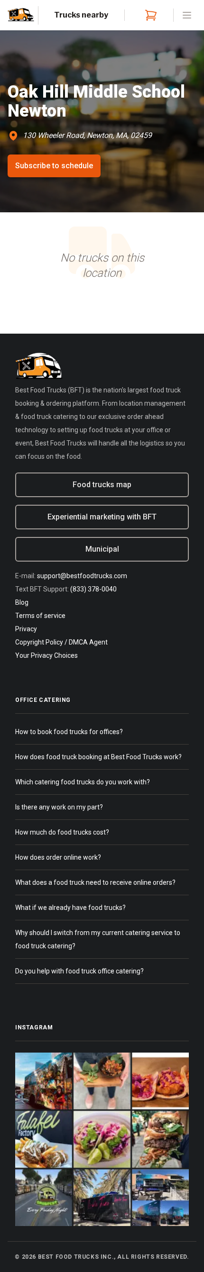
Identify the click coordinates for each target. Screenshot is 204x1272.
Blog (21, 602)
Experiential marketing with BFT (102, 516)
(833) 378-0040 (93, 589)
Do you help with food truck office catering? (79, 971)
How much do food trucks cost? (62, 832)
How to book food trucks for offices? (69, 732)
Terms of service (40, 615)
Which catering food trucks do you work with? (82, 782)
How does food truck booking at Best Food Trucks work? (98, 757)
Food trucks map (102, 484)
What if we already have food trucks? (70, 907)
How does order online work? (58, 857)
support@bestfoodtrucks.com (82, 576)
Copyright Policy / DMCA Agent (61, 642)
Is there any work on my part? (59, 807)
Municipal (102, 549)
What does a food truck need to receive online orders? (95, 882)
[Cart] (149, 15)
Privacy (26, 629)
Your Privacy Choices (46, 655)
